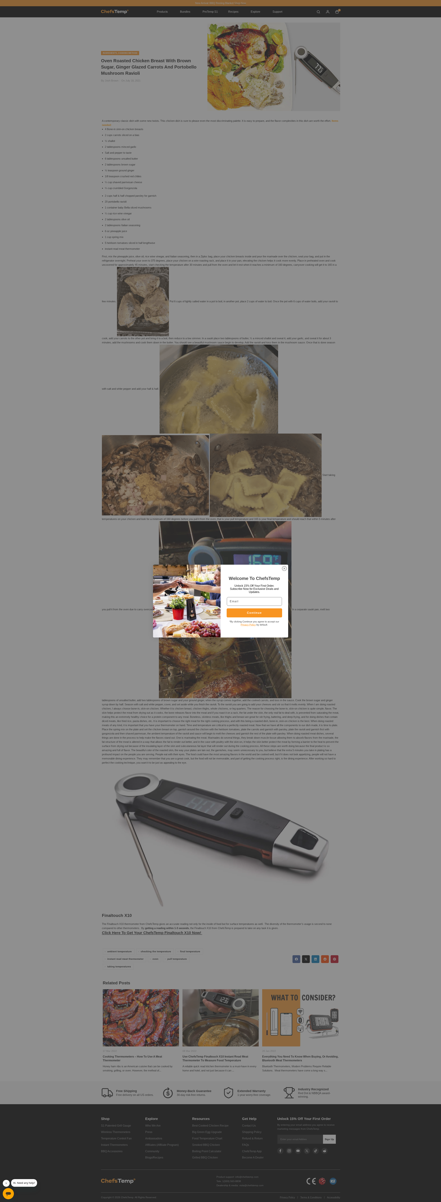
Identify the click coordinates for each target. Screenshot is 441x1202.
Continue (254, 612)
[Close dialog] (284, 568)
